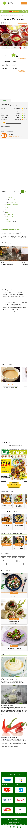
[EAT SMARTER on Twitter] (17, 827)
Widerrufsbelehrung (14, 822)
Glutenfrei (20, 564)
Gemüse (4, 557)
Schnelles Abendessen (14, 595)
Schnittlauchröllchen (12, 204)
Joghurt (8, 212)
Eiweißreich (6, 525)
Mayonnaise (9, 214)
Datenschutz (17, 819)
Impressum (9, 819)
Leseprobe (3, 481)
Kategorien (22, 824)
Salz (7, 219)
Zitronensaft (9, 217)
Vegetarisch (21, 561)
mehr (25, 108)
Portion (22, 194)
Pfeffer (8, 221)
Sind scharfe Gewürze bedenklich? (9, 737)
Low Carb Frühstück (7, 505)
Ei (14, 200)
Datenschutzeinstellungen (14, 821)
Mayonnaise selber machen (7, 705)
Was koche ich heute (7, 547)
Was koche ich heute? (14, 621)
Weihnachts (4, 561)
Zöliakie (14, 564)
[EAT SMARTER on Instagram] (14, 827)
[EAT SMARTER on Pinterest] (10, 827)
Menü (2, 12)
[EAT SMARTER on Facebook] (7, 827)
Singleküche (21, 557)
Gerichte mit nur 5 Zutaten (14, 648)
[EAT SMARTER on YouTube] (20, 827)
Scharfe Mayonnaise (10, 383)
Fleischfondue (12, 561)
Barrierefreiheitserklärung (10, 824)
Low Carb (4, 564)
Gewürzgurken (14, 202)
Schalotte (9, 197)
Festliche (14, 557)
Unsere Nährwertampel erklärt (13, 123)
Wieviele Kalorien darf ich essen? (21, 70)
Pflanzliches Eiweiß (18, 525)
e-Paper (25, 481)
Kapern (8, 207)
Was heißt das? (22, 58)
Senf (7, 209)
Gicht (9, 564)
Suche (23, 12)
